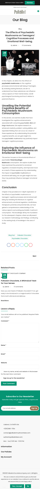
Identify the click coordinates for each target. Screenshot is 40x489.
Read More (5, 301)
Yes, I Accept (17, 486)
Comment (5, 321)
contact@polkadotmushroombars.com (16, 433)
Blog (20, 29)
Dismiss (30, 3)
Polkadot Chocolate (24, 235)
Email (3, 354)
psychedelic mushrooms (13, 138)
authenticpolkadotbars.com (13, 437)
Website (4, 363)
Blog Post (12, 235)
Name (3, 345)
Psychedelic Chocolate (20, 238)
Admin (15, 45)
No (28, 486)
